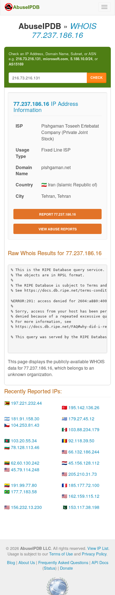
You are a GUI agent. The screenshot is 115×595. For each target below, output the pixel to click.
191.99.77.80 (24, 485)
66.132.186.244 (83, 451)
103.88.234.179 (83, 429)
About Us (26, 562)
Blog (11, 562)
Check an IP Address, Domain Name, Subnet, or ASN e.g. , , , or (53, 59)
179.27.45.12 (81, 418)
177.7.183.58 (24, 491)
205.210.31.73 (82, 474)
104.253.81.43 (25, 425)
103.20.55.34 (24, 440)
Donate (66, 568)
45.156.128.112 (83, 463)
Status (49, 568)
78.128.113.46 (25, 447)
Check (96, 77)
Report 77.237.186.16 (57, 214)
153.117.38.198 (83, 507)
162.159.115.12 (83, 496)
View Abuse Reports (58, 228)
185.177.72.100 (83, 485)
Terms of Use (61, 554)
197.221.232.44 (26, 403)
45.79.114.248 (25, 469)
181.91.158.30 (25, 418)
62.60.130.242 (25, 463)
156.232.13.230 (26, 507)
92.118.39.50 (81, 440)
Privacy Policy (94, 554)
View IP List (97, 548)
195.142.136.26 (83, 407)
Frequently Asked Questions (63, 562)
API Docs (100, 562)
